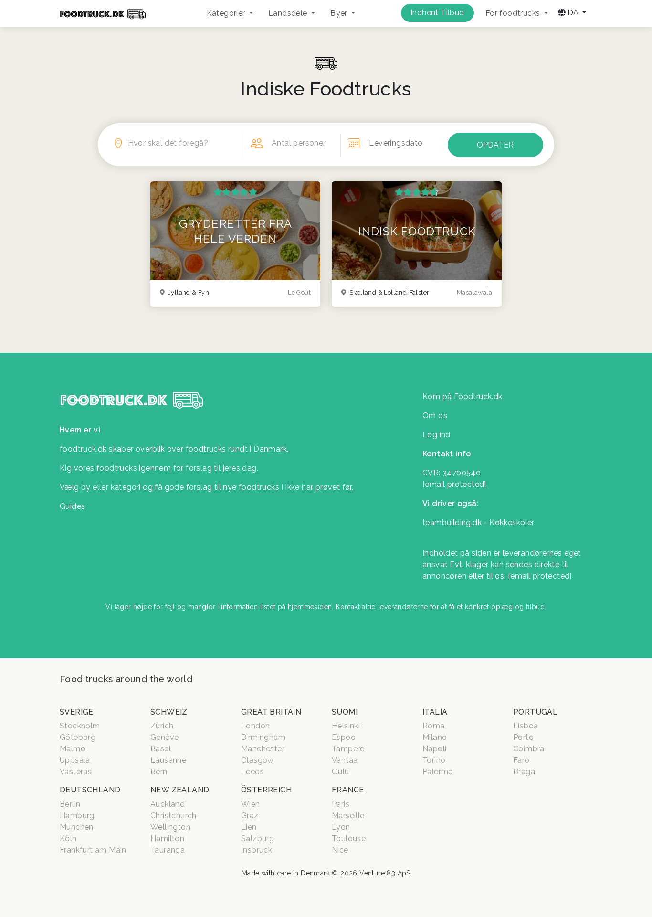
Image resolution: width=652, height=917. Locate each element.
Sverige (77, 712)
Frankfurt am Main (93, 849)
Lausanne (168, 760)
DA (573, 12)
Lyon (341, 827)
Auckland (167, 804)
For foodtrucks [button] (513, 13)
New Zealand (179, 789)
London (255, 725)
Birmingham (263, 737)
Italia (434, 712)
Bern (159, 771)
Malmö (72, 748)
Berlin (70, 804)
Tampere (348, 748)
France (348, 789)
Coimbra (529, 748)
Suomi (345, 712)
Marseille (348, 815)
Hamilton (167, 838)
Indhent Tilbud (437, 12)
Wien (250, 804)
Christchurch (173, 815)
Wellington (170, 827)
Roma (433, 725)
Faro (521, 760)
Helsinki (346, 725)
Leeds (252, 771)
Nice (340, 849)
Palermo (437, 771)
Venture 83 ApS (384, 873)
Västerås (76, 771)
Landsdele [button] (288, 13)
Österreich (266, 789)
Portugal (535, 712)
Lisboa (525, 725)
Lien (249, 827)
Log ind (436, 434)
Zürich (161, 725)
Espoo (344, 737)
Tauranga (167, 849)
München (77, 827)
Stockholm (80, 725)
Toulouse (349, 838)
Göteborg (77, 737)
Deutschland (90, 789)
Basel (160, 748)
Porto (523, 737)
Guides (72, 506)
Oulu (340, 771)
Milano (434, 737)
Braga (524, 771)
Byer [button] (339, 13)
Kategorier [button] (227, 13)
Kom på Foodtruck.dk (462, 396)
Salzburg (257, 838)
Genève (164, 737)
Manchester (262, 748)
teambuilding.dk (452, 522)
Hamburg (77, 815)
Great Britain (271, 712)
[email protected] (540, 575)
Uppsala (75, 760)
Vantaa (345, 760)
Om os (434, 415)
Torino (433, 760)
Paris (340, 804)
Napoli (434, 748)
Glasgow (257, 760)
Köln (68, 838)
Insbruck (256, 849)
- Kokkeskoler (509, 522)
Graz (250, 815)
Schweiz (169, 712)
